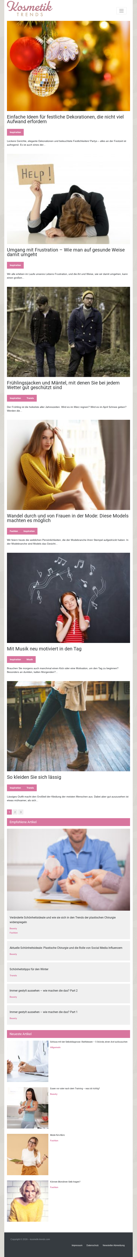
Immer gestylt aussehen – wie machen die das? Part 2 (44, 990)
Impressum (77, 1245)
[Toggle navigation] (121, 10)
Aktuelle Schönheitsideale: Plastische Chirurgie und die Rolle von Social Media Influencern (66, 948)
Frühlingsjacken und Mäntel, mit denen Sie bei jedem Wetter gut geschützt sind (63, 385)
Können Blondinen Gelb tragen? (65, 1182)
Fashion (14, 531)
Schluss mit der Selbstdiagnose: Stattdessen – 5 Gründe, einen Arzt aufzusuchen (89, 1042)
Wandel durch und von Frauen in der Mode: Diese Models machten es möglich (68, 518)
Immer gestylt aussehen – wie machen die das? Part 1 (44, 1012)
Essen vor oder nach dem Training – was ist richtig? (75, 1088)
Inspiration (15, 132)
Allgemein (55, 1047)
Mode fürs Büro (57, 1135)
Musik (30, 659)
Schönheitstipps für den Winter (29, 969)
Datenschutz (93, 1245)
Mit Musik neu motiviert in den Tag (44, 649)
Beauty (13, 928)
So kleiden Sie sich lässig (34, 777)
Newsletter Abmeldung (114, 1245)
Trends (30, 398)
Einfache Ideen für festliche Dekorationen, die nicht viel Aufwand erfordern (65, 119)
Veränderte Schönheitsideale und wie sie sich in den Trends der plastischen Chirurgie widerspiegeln (63, 920)
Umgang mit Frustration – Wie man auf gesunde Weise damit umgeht (66, 252)
